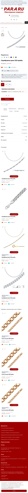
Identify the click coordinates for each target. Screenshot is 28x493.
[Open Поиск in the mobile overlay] (14, 22)
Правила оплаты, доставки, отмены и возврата (10, 437)
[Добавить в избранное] (6, 95)
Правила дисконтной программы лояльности (10, 439)
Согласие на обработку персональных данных (10, 432)
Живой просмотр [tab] (12, 108)
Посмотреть (14, 176)
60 (9, 84)
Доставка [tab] (17, 111)
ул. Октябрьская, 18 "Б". (5, 456)
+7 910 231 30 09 (14, 16)
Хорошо (14, 490)
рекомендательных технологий (7, 488)
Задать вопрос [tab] (21, 108)
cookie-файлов (11, 487)
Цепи (6, 27)
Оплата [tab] (11, 111)
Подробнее (19, 4)
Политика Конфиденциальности (7, 428)
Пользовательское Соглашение (7, 430)
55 (6, 84)
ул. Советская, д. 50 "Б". (5, 464)
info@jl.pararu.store (4, 478)
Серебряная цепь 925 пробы (8, 178)
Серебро (2, 27)
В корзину (7, 99)
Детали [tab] (5, 108)
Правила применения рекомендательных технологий (12, 434)
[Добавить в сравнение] (9, 95)
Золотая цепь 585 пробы (8, 338)
